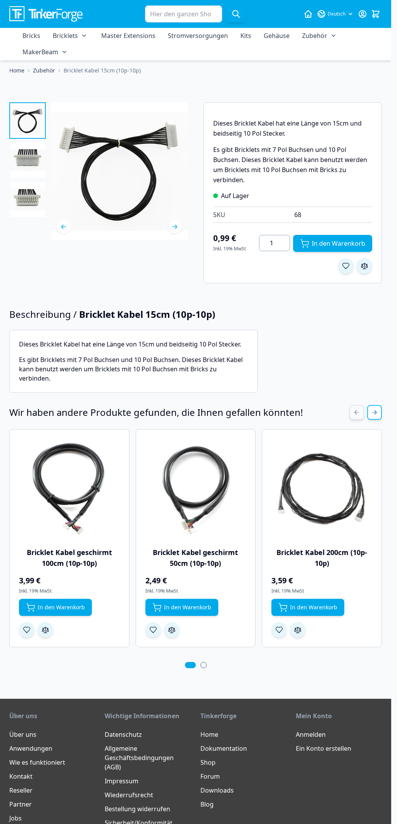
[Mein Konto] (362, 14)
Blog (207, 804)
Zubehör (314, 35)
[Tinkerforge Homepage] (308, 14)
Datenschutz (123, 734)
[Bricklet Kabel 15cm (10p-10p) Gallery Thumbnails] (27, 160)
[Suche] (236, 13)
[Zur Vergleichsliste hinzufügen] (364, 266)
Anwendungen (30, 748)
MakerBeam (40, 52)
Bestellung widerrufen (137, 809)
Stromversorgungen (198, 35)
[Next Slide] (374, 412)
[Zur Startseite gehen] (46, 14)
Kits (245, 35)
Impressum (121, 781)
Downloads (217, 790)
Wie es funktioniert (37, 762)
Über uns (22, 734)
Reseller (21, 790)
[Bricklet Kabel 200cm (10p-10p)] (321, 489)
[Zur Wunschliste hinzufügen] (346, 266)
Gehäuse (277, 35)
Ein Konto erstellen (323, 748)
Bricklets (65, 35)
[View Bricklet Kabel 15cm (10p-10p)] (27, 120)
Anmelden (311, 734)
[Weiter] (175, 227)
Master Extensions (128, 35)
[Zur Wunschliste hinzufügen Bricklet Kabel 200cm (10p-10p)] (279, 630)
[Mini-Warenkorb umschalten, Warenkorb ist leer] (375, 14)
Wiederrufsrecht (129, 795)
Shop (208, 762)
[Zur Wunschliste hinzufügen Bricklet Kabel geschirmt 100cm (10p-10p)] (27, 630)
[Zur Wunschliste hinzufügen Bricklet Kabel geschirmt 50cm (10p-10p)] (153, 630)
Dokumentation (223, 748)
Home (209, 734)
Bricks (31, 35)
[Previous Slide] (356, 412)
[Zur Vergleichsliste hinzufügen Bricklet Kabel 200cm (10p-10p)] (298, 630)
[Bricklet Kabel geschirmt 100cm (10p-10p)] (69, 489)
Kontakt (21, 776)
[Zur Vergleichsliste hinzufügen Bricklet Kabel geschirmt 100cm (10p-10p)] (45, 630)
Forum (210, 776)
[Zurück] (64, 227)
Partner (20, 804)
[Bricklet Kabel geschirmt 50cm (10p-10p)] (195, 489)
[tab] (190, 665)
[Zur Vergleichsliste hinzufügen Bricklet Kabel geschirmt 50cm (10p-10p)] (172, 630)
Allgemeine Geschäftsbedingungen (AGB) (139, 757)
